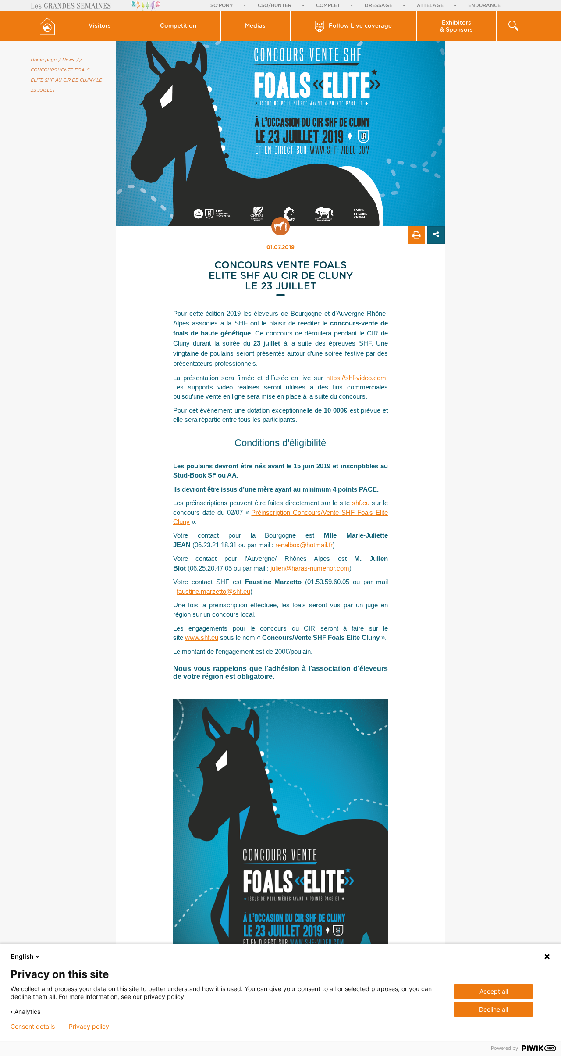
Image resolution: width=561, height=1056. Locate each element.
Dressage (378, 5)
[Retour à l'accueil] (47, 26)
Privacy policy (89, 1026)
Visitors (100, 26)
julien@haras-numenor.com (309, 568)
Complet (328, 5)
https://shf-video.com (356, 378)
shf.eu (360, 503)
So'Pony (221, 5)
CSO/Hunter (274, 5)
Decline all (493, 1009)
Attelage (430, 5)
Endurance (484, 5)
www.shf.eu (201, 637)
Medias (255, 26)
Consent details (33, 1026)
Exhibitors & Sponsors (456, 26)
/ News (66, 60)
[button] (100, 26)
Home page (44, 60)
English (22, 956)
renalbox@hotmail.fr (304, 545)
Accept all (493, 991)
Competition (178, 26)
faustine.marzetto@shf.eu (213, 591)
